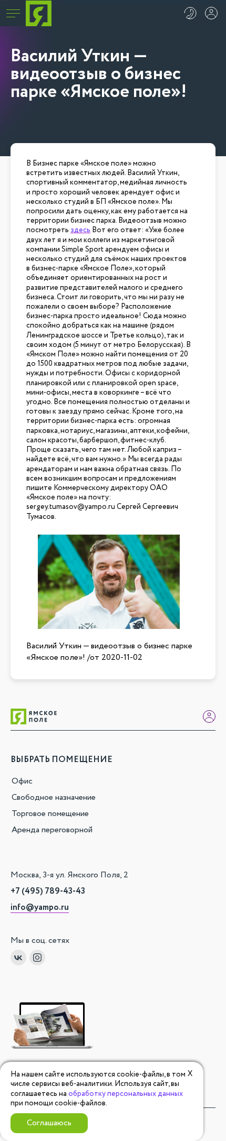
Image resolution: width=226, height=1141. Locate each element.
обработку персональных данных (125, 1094)
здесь (80, 230)
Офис (22, 781)
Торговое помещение (50, 814)
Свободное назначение (54, 797)
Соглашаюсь (49, 1123)
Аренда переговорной (52, 830)
